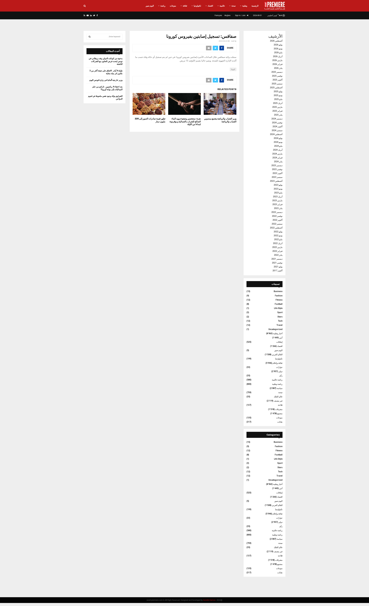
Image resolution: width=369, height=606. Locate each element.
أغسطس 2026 (276, 41)
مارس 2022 (277, 247)
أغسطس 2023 (276, 181)
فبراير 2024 (277, 157)
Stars (280, 317)
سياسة (280, 388)
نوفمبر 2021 (277, 263)
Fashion (279, 295)
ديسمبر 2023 (277, 165)
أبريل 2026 (278, 56)
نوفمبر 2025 (277, 76)
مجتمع (280, 413)
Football (279, 304)
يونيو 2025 (278, 95)
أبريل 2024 (278, 150)
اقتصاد (210, 6)
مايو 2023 (278, 193)
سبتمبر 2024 (277, 130)
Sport (280, 312)
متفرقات (279, 409)
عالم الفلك (278, 396)
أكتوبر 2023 (278, 173)
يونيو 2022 (278, 235)
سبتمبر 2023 (277, 177)
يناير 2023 (278, 208)
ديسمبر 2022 (277, 212)
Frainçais (218, 15)
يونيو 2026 (278, 48)
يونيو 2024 (278, 142)
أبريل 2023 (278, 196)
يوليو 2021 (278, 267)
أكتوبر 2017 (278, 270)
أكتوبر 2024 (278, 126)
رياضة (162, 6)
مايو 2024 (278, 146)
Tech (280, 321)
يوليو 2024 (278, 138)
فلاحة (280, 405)
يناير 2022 (278, 255)
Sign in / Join (240, 15)
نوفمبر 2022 (277, 216)
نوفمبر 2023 (277, 169)
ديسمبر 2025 (277, 72)
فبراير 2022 (277, 251)
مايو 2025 (278, 99)
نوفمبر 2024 (277, 122)
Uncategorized (275, 329)
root (232, 41)
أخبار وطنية (278, 333)
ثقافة (185, 6)
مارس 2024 (277, 154)
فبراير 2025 (277, 111)
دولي (280, 371)
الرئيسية (255, 6)
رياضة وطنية (277, 384)
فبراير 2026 (277, 64)
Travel (280, 325)
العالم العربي (277, 354)
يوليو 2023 (278, 185)
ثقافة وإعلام (278, 363)
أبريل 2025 (278, 103)
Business (278, 291)
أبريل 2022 (278, 243)
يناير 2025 (278, 115)
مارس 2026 (277, 60)
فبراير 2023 (277, 204)
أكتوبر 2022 (278, 220)
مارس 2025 (277, 107)
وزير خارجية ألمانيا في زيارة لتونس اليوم (106, 80)
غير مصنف (278, 401)
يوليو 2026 (278, 45)
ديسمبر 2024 (277, 119)
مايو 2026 (278, 52)
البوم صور (150, 6)
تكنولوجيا (197, 6)
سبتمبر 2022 (277, 224)
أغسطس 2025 (276, 87)
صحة (233, 6)
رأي (281, 375)
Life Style (278, 308)
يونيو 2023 (278, 189)
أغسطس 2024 (276, 134)
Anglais (227, 15)
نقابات (280, 422)
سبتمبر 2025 (277, 83)
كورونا (233, 69)
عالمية (222, 6)
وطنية (244, 6)
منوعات (173, 6)
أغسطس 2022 (276, 228)
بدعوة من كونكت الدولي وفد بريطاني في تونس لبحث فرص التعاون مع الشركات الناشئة (106, 61)
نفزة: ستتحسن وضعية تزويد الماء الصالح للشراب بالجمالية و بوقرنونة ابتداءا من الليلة (185, 121)
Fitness (279, 300)
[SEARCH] (89, 37)
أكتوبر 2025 (278, 80)
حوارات (279, 367)
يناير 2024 (278, 161)
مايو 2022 (278, 239)
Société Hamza (209, 600)
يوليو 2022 (278, 231)
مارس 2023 (277, 200)
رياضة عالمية (277, 380)
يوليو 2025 (278, 91)
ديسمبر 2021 (277, 259)
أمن (281, 337)
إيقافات (279, 342)
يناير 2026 (278, 68)
